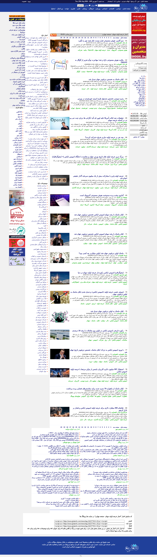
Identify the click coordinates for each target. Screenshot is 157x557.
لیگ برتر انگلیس (41, 298)
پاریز (117, 147)
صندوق (78, 108)
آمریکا (81, 129)
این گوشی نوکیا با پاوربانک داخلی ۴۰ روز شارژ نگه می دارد (108, 506)
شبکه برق (90, 396)
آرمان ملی (18, 119)
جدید (108, 50)
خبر (138, 1)
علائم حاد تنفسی (41, 235)
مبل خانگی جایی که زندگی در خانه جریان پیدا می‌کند (62, 504)
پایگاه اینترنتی (42, 291)
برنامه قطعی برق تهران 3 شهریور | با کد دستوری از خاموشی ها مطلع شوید (103, 446)
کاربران (92, 129)
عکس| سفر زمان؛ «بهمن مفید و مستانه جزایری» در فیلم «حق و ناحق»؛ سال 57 (53, 461)
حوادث (67, 9)
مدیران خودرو (42, 190)
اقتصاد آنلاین (18, 180)
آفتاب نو (19, 128)
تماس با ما (117, 1)
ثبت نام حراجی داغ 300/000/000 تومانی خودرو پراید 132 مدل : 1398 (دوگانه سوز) (52, 438)
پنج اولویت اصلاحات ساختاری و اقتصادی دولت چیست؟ (110, 472)
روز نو (120, 468)
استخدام (110, 1)
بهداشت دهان (42, 364)
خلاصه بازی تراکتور (40, 195)
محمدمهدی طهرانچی (39, 249)
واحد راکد (43, 247)
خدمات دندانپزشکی (40, 275)
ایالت (75, 129)
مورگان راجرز (42, 352)
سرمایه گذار (123, 187)
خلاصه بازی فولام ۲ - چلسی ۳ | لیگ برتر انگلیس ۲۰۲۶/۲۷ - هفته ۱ (58, 446)
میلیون (83, 147)
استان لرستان (42, 193)
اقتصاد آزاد (70, 455)
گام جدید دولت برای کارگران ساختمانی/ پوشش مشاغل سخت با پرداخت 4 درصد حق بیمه (51, 466)
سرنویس (124, 81)
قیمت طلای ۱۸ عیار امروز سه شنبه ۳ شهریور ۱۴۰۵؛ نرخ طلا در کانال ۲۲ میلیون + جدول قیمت (97, 466)
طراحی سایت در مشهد (18, 42)
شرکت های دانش (40, 341)
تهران (72, 108)
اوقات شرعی (125, 1)
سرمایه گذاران (91, 147)
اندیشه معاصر (117, 455)
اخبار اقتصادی (17, 145)
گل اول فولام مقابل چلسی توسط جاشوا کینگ (64, 453)
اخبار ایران (18, 147)
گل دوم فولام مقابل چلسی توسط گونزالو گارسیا (63, 448)
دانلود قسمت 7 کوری (72, 500)
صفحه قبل (123, 37)
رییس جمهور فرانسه (39, 268)
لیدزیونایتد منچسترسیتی (39, 240)
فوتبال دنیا (43, 357)
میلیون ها (98, 396)
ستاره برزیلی (42, 216)
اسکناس (19, 156)
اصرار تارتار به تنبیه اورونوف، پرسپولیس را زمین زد (111, 476)
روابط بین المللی (41, 282)
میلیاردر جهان (95, 263)
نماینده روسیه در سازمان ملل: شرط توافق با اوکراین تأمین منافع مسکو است (102, 436)
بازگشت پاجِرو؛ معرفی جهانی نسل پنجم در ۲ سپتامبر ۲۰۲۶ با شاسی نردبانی (55, 478)
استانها (53, 9)
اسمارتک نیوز (17, 159)
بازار (81, 419)
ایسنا (125, 255)
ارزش (79, 164)
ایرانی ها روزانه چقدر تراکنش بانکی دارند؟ (114, 498)
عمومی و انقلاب (41, 308)
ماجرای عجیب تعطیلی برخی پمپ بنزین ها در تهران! (111, 485)
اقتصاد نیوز (18, 187)
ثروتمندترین (86, 263)
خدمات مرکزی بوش (18, 105)
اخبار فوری (18, 149)
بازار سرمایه (42, 350)
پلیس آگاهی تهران (40, 280)
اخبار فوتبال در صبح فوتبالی (71, 442)
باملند (44, 209)
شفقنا (125, 122)
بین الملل (60, 9)
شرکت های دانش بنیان (39, 265)
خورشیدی (85, 108)
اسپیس (101, 224)
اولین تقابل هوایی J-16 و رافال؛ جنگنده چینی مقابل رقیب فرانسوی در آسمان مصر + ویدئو (99, 449)
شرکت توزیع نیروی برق (39, 261)
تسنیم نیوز (124, 236)
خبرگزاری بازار (122, 101)
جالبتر (125, 391)
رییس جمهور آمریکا (40, 270)
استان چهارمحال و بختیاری (38, 197)
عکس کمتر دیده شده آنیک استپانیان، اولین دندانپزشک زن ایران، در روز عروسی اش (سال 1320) (36, 113)
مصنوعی (114, 71)
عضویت (24, 1)
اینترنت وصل (42, 366)
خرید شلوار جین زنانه (18, 34)
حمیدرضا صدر (42, 254)
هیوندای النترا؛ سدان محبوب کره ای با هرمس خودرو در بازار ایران (58, 479)
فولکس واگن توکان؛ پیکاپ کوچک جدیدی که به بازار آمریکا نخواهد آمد (57, 472)
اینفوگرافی (75, 282)
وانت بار (22, 77)
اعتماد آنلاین (18, 166)
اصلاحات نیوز (18, 161)
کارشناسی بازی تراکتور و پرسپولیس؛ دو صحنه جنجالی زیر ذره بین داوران (104, 461)
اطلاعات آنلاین (17, 163)
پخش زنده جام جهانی (18, 60)
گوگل (78, 71)
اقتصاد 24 (19, 175)
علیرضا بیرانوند (41, 294)
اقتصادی (111, 9)
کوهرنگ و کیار (41, 334)
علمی (78, 9)
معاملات (124, 340)
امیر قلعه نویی (41, 315)
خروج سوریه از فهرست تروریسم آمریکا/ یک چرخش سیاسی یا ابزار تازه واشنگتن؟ (53, 485)
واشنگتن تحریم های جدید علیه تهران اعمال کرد (112, 489)
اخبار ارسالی (18, 142)
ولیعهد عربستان (41, 303)
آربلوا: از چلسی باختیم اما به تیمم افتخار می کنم (112, 453)
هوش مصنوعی (122, 50)
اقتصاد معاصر (17, 185)
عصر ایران (123, 159)
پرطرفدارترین (41, 336)
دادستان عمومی (41, 322)
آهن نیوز (19, 135)
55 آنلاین (19, 112)
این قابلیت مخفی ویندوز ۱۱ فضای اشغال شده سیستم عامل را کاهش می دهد (103, 504)
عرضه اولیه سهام (100, 50)
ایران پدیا (22, 39)
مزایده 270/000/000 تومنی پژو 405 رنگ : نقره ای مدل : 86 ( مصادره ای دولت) (53, 440)
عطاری (23, 56)
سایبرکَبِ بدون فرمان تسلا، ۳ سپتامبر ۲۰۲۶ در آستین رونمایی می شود (56, 474)
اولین (125, 263)
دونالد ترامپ (42, 343)
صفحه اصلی (144, 1)
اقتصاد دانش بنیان (40, 272)
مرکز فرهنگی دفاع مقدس (38, 244)
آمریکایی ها (42, 207)
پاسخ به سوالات (41, 312)
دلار (88, 89)
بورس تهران (102, 108)
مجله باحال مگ (20, 27)
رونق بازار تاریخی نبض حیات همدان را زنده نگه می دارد (109, 434)
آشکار (20, 124)
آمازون (92, 205)
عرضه (83, 89)
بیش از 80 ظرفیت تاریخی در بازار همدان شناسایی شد (110, 438)
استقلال (19, 154)
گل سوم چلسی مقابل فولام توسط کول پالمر (64, 449)
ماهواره (124, 396)
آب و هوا (133, 1)
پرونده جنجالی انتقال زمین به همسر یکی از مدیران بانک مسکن (107, 474)
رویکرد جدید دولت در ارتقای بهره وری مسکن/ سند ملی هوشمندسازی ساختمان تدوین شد (51, 464)
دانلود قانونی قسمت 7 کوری (70, 498)
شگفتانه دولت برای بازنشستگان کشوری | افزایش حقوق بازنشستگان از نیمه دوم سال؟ (100, 491)
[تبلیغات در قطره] (17, 20)
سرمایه (112, 147)
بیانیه (85, 50)
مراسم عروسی (41, 369)
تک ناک (125, 43)
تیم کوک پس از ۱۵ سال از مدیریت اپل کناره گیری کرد (110, 500)
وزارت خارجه (42, 188)
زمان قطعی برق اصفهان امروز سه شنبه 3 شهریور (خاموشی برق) (58, 491)
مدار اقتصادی (123, 180)
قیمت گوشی (21, 37)
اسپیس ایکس (123, 89)
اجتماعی (104, 9)
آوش (20, 133)
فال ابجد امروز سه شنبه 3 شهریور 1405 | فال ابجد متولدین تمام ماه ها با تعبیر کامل (36, 80)
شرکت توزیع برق (41, 319)
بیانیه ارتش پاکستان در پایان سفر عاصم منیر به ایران (110, 487)
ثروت (90, 361)
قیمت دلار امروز (20, 70)
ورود (29, 1)
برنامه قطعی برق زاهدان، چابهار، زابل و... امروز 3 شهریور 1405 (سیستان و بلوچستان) (37, 52)
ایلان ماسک (102, 89)
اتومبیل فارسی (17, 140)
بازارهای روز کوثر (40, 233)
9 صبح (20, 116)
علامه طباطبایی (41, 305)
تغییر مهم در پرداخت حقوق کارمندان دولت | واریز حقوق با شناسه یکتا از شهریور (102, 451)
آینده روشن (18, 138)
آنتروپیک (114, 50)
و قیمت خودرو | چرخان (66, 468)
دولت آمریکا (99, 205)
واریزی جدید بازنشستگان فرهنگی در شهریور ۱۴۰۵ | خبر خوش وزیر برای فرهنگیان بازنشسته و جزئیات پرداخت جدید (91, 464)
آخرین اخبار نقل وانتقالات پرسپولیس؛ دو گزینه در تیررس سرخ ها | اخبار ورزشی (36, 92)
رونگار (120, 442)
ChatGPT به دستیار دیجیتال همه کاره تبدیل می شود (111, 502)
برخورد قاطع (42, 359)
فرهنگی (91, 9)
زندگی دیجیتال (42, 327)
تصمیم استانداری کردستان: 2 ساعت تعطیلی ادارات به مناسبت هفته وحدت (37, 167)
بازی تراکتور (42, 200)
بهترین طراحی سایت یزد (17, 79)
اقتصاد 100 (18, 173)
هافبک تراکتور (42, 329)
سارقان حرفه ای (41, 317)
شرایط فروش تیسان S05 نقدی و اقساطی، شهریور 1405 (61, 476)
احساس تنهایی (41, 204)
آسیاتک (44, 211)
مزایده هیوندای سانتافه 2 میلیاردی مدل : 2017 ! (64, 433)
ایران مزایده (69, 429)
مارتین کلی (42, 242)
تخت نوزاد (22, 44)
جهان (90, 243)
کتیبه (44, 225)
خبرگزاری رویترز (41, 289)
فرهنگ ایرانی (42, 348)
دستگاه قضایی (41, 202)
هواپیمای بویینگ (75, 396)
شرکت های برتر (85, 282)
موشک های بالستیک (40, 277)
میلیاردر (120, 263)
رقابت (108, 71)
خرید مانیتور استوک (19, 81)
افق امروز (18, 168)
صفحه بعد (116, 37)
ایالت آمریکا (112, 129)
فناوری (73, 9)
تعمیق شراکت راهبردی (39, 263)
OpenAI (90, 50)
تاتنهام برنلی (42, 214)
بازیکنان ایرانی (41, 287)
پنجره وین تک (21, 67)
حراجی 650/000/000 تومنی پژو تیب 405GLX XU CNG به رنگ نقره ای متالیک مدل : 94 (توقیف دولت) (46, 436)
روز (106, 340)
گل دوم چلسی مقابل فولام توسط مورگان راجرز (63, 451)
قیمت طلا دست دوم (18, 25)
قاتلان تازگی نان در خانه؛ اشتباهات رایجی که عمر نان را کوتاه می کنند (105, 492)
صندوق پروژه (111, 108)
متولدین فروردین (41, 284)
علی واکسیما (42, 228)
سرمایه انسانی (41, 324)
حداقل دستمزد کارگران (39, 237)
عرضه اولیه (94, 89)
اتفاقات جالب (42, 345)
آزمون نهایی (42, 230)
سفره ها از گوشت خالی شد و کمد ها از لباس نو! (112, 479)
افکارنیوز (19, 170)
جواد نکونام (42, 371)
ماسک (95, 224)
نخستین (110, 89)
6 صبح (20, 114)
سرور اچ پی (21, 65)
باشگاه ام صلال (41, 223)
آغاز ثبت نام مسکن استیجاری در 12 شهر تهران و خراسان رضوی (107, 433)
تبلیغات (71, 495)
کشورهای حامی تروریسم (38, 258)
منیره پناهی (42, 218)
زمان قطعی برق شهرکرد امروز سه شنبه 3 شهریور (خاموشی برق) (58, 487)
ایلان (98, 321)
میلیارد (107, 224)
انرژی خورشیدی (122, 108)
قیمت (115, 89)
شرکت (80, 50)
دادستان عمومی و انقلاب (38, 256)
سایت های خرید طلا (19, 23)
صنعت (83, 71)
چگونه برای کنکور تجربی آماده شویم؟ (67, 506)
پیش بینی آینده (41, 310)
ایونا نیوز (70, 482)
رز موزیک (22, 103)
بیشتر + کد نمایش (138, 137)
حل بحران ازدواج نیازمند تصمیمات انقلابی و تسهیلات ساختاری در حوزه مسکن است (53, 463)
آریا (21, 121)
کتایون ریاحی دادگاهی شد (119, 448)
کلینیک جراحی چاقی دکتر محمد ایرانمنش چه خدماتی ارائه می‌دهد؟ (58, 502)
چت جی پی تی (122, 129)
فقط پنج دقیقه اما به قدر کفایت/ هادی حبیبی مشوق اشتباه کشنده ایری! (37, 73)
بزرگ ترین (113, 164)
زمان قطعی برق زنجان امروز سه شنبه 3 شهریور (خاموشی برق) (58, 492)
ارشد (81, 205)
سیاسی (118, 9)
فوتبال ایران (42, 355)
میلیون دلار (93, 381)
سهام (95, 243)
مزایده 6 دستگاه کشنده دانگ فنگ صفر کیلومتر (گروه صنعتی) (59, 434)
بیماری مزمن (42, 362)
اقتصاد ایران (18, 182)
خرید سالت (21, 91)
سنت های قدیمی (41, 331)
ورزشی (97, 9)
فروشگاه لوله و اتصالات (17, 58)
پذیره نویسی (93, 108)
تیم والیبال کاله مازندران (38, 221)
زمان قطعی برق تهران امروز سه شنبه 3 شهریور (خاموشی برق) (58, 489)
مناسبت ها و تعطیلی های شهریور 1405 (115, 478)
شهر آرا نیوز (123, 275)
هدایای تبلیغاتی (20, 88)
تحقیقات (86, 129)
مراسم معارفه (41, 186)
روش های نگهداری (40, 301)
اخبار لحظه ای (17, 152)
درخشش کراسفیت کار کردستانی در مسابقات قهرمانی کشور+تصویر (105, 440)
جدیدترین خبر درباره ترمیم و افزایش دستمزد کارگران (62, 459)
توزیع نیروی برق (41, 296)
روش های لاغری (41, 338)
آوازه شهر (18, 131)
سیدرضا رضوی (41, 251)
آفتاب (20, 126)
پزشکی (84, 9)
